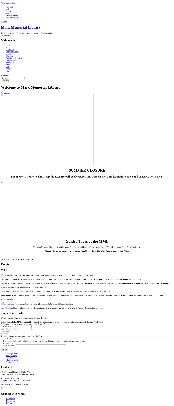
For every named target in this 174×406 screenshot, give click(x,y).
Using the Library (12, 52)
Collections (10, 50)
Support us (10, 62)
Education (9, 56)
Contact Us (10, 362)
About (8, 47)
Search (4, 78)
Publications (10, 60)
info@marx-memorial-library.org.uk (19, 291)
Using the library (105, 291)
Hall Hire (9, 358)
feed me (4, 334)
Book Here (62, 275)
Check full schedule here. (131, 247)
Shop (8, 65)
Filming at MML (12, 360)
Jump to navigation (8, 3)
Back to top (5, 35)
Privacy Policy (43, 324)
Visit (7, 9)
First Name (5, 326)
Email (3, 331)
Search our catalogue (13, 18)
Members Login (12, 15)
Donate (8, 11)
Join (7, 13)
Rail (2, 308)
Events (8, 54)
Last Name (5, 329)
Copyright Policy (12, 354)
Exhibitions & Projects (14, 58)
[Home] (4, 22)
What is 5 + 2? (9, 343)
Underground (9, 304)
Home (8, 45)
